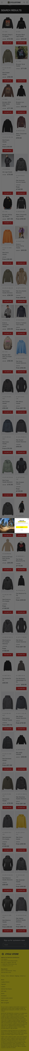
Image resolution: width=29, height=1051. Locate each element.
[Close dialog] (28, 518)
